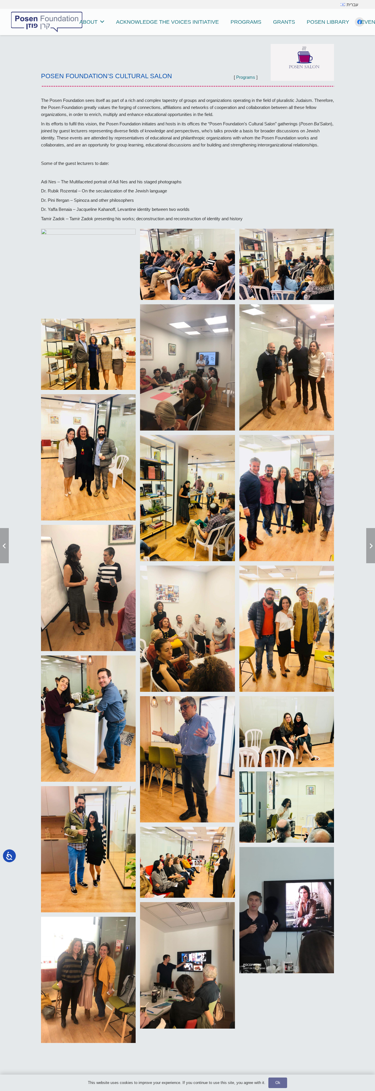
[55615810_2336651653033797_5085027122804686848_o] (88, 718)
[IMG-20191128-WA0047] (88, 588)
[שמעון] (88, 271)
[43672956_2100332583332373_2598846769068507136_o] (187, 965)
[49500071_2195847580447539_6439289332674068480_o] (187, 862)
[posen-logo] (46, 22)
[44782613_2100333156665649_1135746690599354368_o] (286, 910)
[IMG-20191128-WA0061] (286, 498)
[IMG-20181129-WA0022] (286, 629)
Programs (245, 77)
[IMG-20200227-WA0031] (88, 980)
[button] (102, 22)
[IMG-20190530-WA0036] (187, 629)
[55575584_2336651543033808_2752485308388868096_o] (187, 759)
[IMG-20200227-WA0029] (286, 367)
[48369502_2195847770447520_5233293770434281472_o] (88, 849)
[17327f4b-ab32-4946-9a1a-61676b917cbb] (187, 264)
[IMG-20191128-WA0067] (187, 498)
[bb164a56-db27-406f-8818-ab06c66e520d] (286, 264)
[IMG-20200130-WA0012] (88, 457)
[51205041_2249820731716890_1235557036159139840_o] (286, 806)
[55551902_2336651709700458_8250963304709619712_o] (286, 731)
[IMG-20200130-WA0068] (88, 354)
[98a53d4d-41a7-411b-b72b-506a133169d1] (187, 367)
